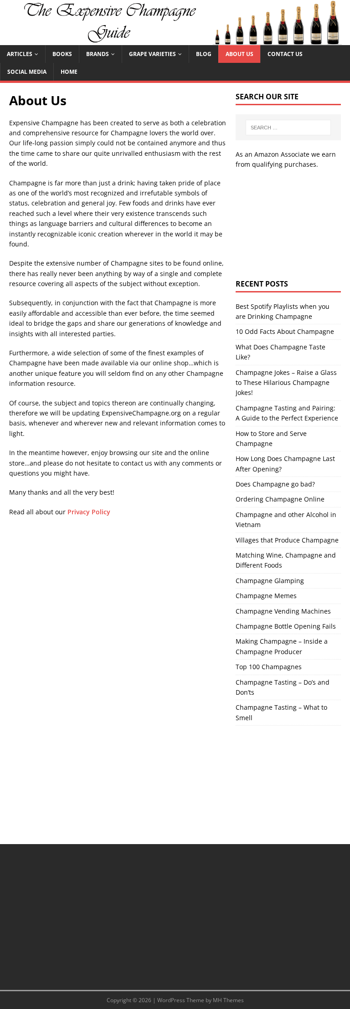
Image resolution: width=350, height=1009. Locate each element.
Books (62, 54)
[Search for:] (288, 127)
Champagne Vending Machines (283, 611)
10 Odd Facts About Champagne (285, 331)
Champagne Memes (266, 595)
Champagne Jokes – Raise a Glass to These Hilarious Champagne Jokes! (286, 382)
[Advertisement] (288, 224)
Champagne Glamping (270, 580)
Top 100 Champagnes (269, 666)
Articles (19, 54)
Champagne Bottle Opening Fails (286, 626)
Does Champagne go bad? (275, 484)
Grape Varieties (152, 54)
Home (69, 72)
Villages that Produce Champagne (287, 540)
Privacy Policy (88, 511)
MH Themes (228, 1000)
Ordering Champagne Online (280, 499)
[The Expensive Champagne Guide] (175, 39)
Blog (203, 54)
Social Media (26, 72)
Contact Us (285, 54)
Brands (97, 54)
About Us (239, 54)
